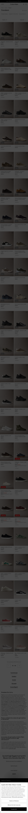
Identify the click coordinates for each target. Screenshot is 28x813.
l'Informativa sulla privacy (17, 797)
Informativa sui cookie (6, 797)
